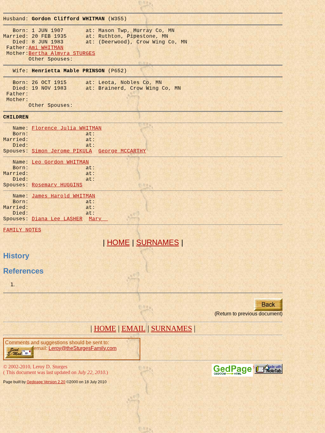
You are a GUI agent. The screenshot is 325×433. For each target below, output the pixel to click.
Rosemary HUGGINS (57, 185)
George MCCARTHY (122, 151)
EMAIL (134, 328)
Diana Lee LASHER (57, 219)
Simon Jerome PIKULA (62, 151)
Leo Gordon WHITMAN (60, 162)
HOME (118, 242)
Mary (98, 219)
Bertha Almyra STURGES (62, 53)
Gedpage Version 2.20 (46, 382)
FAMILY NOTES (22, 230)
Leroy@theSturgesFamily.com (82, 348)
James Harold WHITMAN (63, 196)
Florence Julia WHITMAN (67, 128)
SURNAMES (157, 242)
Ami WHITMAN (46, 48)
